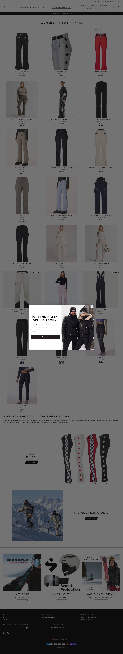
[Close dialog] (92, 306)
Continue (45, 337)
